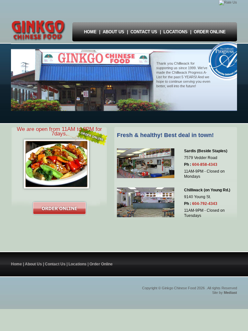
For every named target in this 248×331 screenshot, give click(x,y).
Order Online (101, 264)
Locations (77, 264)
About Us (33, 264)
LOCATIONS (175, 31)
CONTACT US (143, 31)
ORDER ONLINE (210, 31)
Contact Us (55, 264)
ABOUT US (113, 31)
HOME (90, 31)
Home (16, 264)
